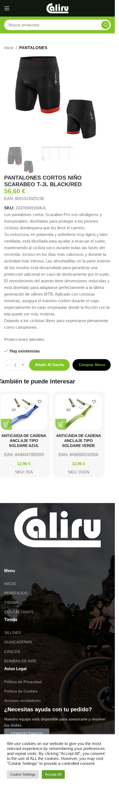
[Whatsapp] (11, 559)
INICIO (10, 583)
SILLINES (12, 632)
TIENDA (11, 602)
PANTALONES (33, 47)
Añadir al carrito (49, 365)
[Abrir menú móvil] (6, 8)
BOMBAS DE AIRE (20, 661)
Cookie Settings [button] (23, 774)
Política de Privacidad (23, 682)
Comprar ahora (92, 365)
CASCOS (12, 651)
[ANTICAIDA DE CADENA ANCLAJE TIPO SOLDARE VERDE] (78, 412)
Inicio (9, 47)
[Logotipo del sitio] (57, 8)
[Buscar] (105, 25)
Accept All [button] (53, 774)
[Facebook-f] (41, 559)
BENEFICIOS (15, 593)
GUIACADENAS (18, 642)
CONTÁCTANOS (18, 612)
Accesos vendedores (22, 700)
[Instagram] (26, 559)
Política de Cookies (21, 691)
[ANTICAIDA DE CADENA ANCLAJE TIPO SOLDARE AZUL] (24, 412)
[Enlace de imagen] (57, 527)
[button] (6, 424)
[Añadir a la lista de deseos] (39, 402)
